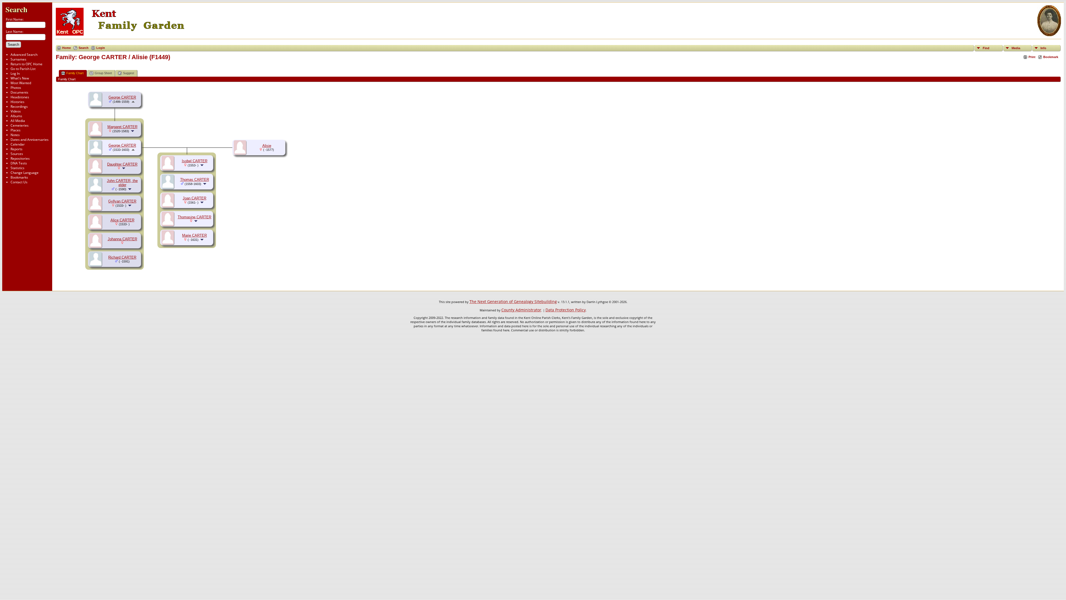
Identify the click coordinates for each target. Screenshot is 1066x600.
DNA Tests (19, 163)
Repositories (20, 158)
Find (986, 48)
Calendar (18, 144)
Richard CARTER (122, 257)
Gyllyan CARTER (122, 201)
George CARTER (122, 97)
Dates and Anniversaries (30, 139)
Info (1043, 48)
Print (1032, 57)
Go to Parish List (23, 68)
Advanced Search (24, 54)
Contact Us (19, 182)
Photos (16, 87)
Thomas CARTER (194, 180)
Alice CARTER (122, 220)
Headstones (20, 97)
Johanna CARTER (122, 239)
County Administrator (521, 309)
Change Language (25, 172)
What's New (20, 78)
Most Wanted (21, 83)
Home (66, 47)
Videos (16, 111)
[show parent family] (133, 101)
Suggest (128, 73)
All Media (18, 120)
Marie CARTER (194, 235)
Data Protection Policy (565, 309)
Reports (16, 149)
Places (16, 130)
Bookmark (1050, 57)
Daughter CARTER (122, 164)
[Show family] (133, 131)
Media (1016, 48)
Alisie (266, 146)
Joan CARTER (194, 198)
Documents (19, 92)
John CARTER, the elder (122, 183)
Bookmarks (19, 177)
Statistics (17, 168)
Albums (16, 116)
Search (16, 9)
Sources (17, 153)
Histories (17, 101)
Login (100, 47)
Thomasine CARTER (194, 217)
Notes (15, 134)
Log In (15, 73)
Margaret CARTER (122, 127)
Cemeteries (20, 125)
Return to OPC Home (26, 64)
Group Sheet (103, 73)
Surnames (18, 59)
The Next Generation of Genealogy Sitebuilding (513, 301)
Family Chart (75, 73)
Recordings (19, 106)
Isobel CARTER (194, 161)
